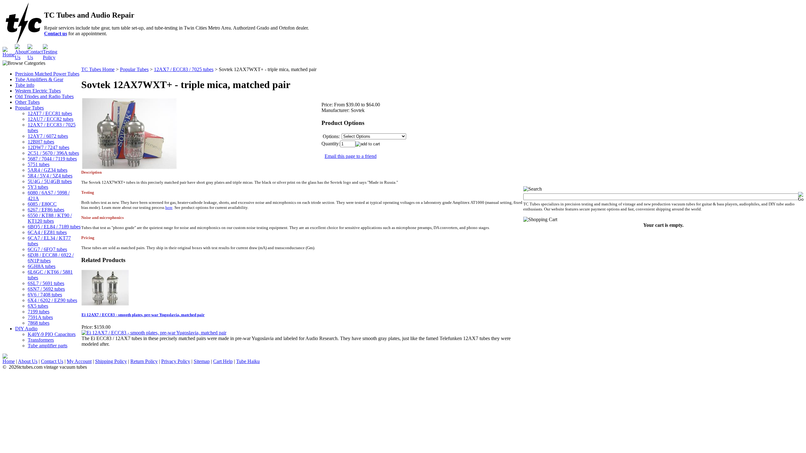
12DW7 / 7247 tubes (48, 147)
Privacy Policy (175, 361)
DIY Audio (26, 328)
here (169, 207)
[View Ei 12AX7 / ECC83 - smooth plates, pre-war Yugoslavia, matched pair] (154, 332)
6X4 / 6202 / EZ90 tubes (52, 300)
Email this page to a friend (351, 156)
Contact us (55, 33)
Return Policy (144, 361)
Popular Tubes (29, 107)
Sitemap (202, 361)
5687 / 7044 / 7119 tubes (52, 158)
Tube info (24, 85)
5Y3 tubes (38, 187)
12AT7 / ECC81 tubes (50, 113)
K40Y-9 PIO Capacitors (52, 334)
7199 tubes (38, 311)
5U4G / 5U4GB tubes (50, 181)
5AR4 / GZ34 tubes (47, 170)
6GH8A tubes (41, 266)
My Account (79, 361)
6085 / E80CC (42, 204)
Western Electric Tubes (38, 90)
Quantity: (330, 143)
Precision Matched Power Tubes (47, 73)
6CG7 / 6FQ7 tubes (47, 249)
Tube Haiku (248, 361)
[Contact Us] (35, 57)
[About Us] (21, 57)
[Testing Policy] (50, 57)
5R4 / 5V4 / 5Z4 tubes (50, 175)
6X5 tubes (38, 306)
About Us (27, 361)
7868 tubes (38, 323)
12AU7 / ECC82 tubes (50, 119)
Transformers (41, 340)
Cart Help (223, 361)
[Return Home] (9, 54)
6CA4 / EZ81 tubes (47, 232)
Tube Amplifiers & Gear (39, 79)
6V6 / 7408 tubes (45, 294)
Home (9, 361)
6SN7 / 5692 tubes (46, 289)
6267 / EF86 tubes (46, 209)
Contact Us (52, 361)
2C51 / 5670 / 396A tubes (53, 153)
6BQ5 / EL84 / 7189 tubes (54, 226)
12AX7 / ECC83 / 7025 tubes (183, 69)
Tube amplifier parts (47, 345)
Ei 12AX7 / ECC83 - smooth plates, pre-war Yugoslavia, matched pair (143, 314)
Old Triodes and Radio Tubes (44, 96)
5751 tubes (38, 164)
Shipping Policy (111, 361)
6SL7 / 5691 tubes (46, 283)
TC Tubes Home (98, 69)
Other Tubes (27, 102)
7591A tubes (40, 317)
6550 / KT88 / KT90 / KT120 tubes (50, 218)
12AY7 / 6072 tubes (48, 136)
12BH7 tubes (41, 141)
